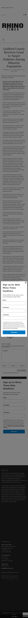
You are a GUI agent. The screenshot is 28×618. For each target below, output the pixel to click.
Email (4, 300)
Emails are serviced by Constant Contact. (10, 328)
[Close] (26, 282)
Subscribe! (14, 332)
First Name (6, 307)
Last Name (6, 314)
